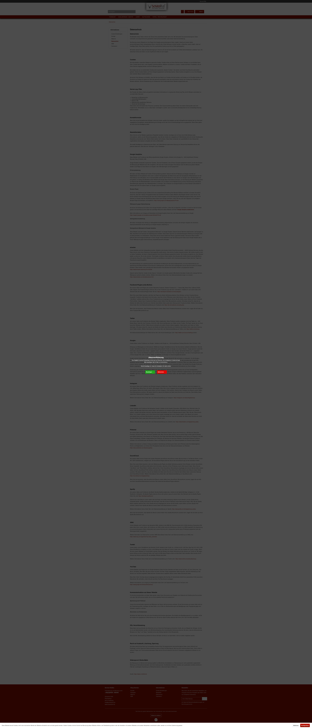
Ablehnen (296, 725)
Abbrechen (161, 372)
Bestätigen (149, 372)
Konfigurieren (305, 725)
